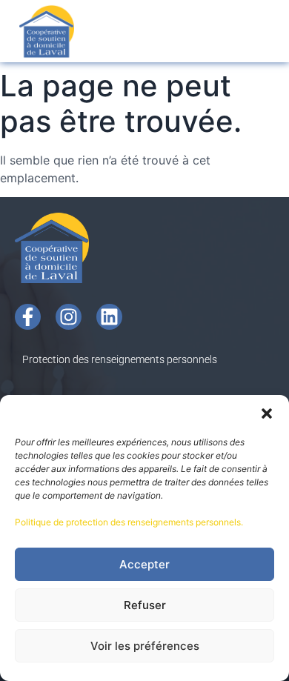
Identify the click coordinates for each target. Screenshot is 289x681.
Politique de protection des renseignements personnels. (129, 522)
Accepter (144, 564)
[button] (266, 413)
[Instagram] (69, 317)
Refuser (145, 605)
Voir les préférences (144, 646)
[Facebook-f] (28, 317)
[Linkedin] (109, 317)
